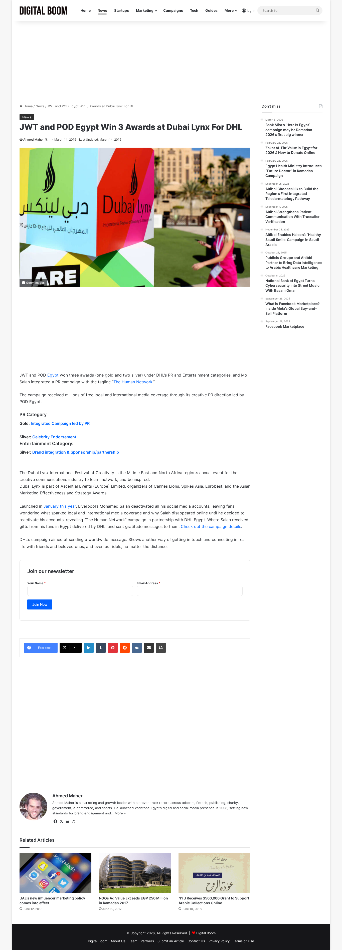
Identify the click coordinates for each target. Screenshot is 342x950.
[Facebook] (55, 821)
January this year (60, 506)
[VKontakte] (137, 648)
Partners (147, 941)
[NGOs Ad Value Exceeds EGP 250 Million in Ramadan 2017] (135, 873)
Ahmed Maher (33, 139)
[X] (61, 821)
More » (120, 813)
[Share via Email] (149, 648)
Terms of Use (243, 941)
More (229, 10)
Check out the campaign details (211, 526)
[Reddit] (125, 648)
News (102, 10)
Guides (211, 10)
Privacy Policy (219, 941)
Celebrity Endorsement (54, 436)
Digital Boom (206, 933)
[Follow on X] (46, 139)
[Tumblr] (101, 648)
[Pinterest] (113, 648)
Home (86, 10)
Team (133, 941)
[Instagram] (73, 821)
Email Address (148, 583)
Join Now (40, 604)
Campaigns (173, 10)
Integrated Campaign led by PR (60, 423)
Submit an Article (170, 941)
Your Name (36, 583)
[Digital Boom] (43, 10)
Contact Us (196, 941)
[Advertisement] (171, 61)
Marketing (144, 10)
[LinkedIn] (89, 648)
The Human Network (132, 381)
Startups (121, 10)
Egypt (53, 375)
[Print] (161, 648)
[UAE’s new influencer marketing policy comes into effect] (55, 873)
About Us (118, 941)
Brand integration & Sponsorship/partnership (75, 452)
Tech (194, 10)
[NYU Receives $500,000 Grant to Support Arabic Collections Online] (214, 873)
